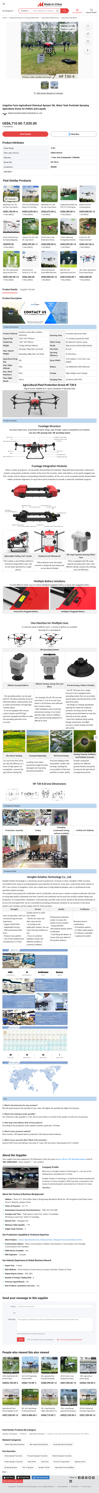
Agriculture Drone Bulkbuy (64, 1467)
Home (4, 18)
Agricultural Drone (31, 1239)
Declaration (75, 1486)
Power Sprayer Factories (13, 1461)
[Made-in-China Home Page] (49, 4)
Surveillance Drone (74, 1239)
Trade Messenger (40, 1477)
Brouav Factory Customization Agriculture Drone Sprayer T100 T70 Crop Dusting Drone (86, 206)
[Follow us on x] (82, 1477)
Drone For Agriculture (62, 1461)
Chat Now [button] (75, 134)
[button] (3, 3)
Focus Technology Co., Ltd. (33, 1486)
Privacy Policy (86, 1486)
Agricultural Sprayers (69, 18)
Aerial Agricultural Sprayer (63, 1444)
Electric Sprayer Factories (62, 1456)
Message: (12, 1319)
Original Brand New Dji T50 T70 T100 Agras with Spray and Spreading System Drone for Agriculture (68, 206)
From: (13, 1306)
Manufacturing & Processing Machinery (24, 18)
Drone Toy (45, 1461)
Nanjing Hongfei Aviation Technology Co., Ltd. (25, 113)
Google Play (23, 1477)
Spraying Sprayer (10, 1467)
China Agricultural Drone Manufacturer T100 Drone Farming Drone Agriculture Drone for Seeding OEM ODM (49, 271)
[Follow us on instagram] (86, 1477)
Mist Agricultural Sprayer (39, 1444)
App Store (9, 1477)
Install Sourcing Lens (14, 1481)
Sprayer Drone (80, 1461)
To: (15, 1313)
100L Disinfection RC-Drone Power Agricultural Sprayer (10, 1378)
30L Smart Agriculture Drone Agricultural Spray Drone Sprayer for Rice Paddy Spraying (87, 271)
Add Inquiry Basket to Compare (50, 93)
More (4, 1472)
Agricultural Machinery (50, 18)
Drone (21, 1239)
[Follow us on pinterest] (93, 1477)
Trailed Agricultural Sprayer (14, 1444)
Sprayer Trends (44, 1467)
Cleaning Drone (46, 1239)
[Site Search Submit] (64, 10)
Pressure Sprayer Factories (37, 1456)
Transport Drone (59, 1239)
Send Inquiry (25, 134)
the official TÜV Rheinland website (72, 1159)
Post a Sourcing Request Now (69, 1339)
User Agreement (62, 1486)
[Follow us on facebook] (79, 1477)
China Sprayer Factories (13, 1456)
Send (21, 1339)
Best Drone (32, 1461)
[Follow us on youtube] (89, 1477)
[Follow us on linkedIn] (70, 1481)
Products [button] (24, 11)
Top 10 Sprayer (27, 1467)
